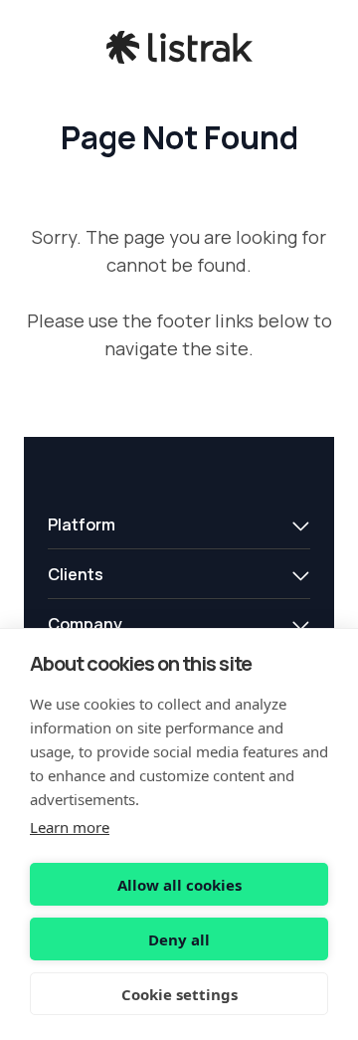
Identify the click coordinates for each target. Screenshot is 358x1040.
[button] (179, 525)
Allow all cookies (179, 885)
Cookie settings (179, 994)
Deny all (179, 939)
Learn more (69, 827)
